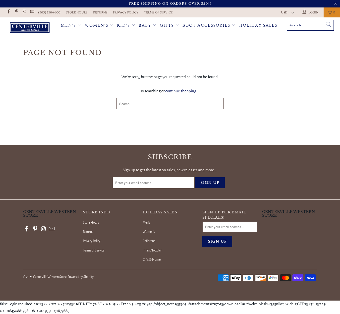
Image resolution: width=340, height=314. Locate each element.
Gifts (167, 25)
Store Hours (76, 12)
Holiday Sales (258, 25)
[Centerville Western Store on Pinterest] (16, 12)
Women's (96, 25)
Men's (68, 25)
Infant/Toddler (152, 250)
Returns (100, 12)
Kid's (123, 25)
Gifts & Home (152, 259)
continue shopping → (183, 91)
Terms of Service (158, 12)
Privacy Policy (125, 12)
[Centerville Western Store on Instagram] (24, 12)
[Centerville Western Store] (30, 28)
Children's (149, 241)
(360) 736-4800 (49, 12)
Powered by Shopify (81, 277)
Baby (146, 25)
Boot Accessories (207, 25)
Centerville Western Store (49, 277)
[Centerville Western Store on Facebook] (8, 12)
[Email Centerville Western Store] (32, 12)
